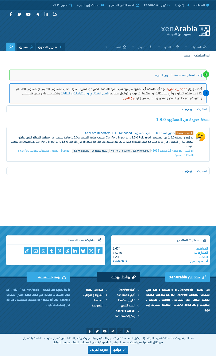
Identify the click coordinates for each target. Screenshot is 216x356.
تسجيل (186, 55)
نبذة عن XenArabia (184, 277)
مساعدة (98, 300)
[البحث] (10, 47)
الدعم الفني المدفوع (122, 5)
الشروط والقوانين (93, 295)
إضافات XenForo (125, 310)
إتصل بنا (179, 5)
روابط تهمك (120, 277)
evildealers (120, 261)
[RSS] (55, 14)
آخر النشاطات (202, 55)
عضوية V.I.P (60, 5)
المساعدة (199, 5)
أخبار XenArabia (126, 295)
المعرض (142, 47)
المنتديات (196, 47)
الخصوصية (97, 305)
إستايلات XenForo (125, 316)
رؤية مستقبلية (49, 277)
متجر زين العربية (94, 289)
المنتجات (116, 47)
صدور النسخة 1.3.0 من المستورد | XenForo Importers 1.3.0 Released (138, 133)
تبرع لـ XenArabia (155, 5)
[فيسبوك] (99, 250)
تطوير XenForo (126, 300)
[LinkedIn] (75, 250)
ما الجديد (168, 47)
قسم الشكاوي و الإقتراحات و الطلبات (85, 93)
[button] (186, 47)
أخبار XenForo (127, 289)
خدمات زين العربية (88, 5)
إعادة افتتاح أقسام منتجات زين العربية (178, 75)
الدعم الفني (128, 305)
